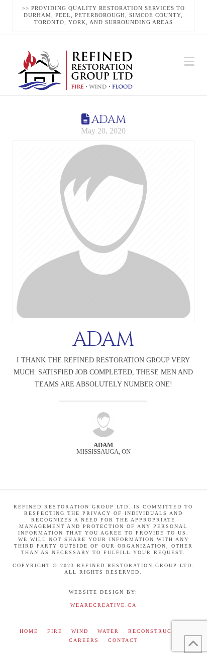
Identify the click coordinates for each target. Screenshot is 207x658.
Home (29, 631)
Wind (79, 631)
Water (108, 631)
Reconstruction (157, 631)
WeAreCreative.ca (103, 605)
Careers (84, 640)
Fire (54, 631)
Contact (123, 640)
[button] (189, 61)
